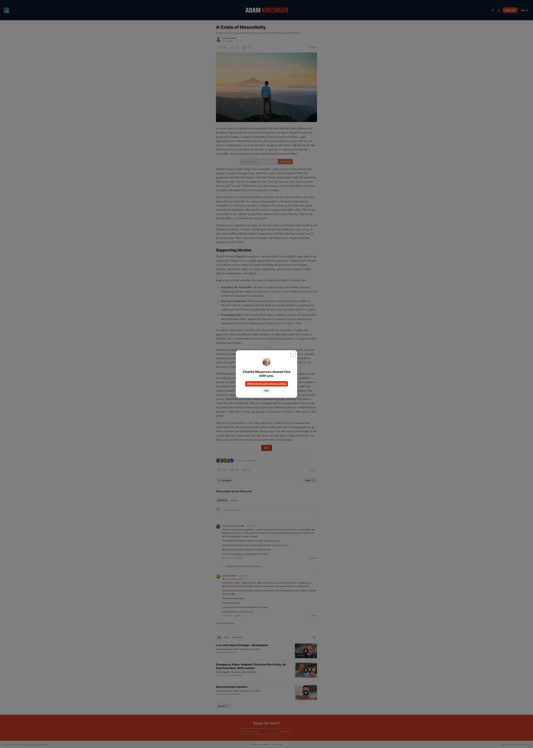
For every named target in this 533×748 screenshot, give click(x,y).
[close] (293, 354)
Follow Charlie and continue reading (266, 383)
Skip (266, 390)
